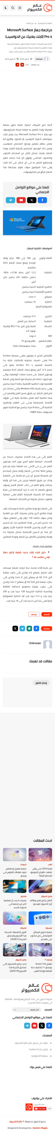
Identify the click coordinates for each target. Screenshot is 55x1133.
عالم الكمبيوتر (15, 1121)
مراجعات (29, 23)
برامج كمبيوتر (46, 896)
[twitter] (31, 200)
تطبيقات (23, 928)
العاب (50, 864)
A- (17, 65)
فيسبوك (48, 928)
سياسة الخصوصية (39, 1056)
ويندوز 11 (48, 959)
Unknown (39, 59)
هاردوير (23, 896)
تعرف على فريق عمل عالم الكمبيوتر (31, 1043)
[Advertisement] (27, 99)
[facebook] (42, 200)
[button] (36, 628)
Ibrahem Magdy (40, 1128)
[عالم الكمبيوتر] (39, 8)
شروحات (23, 864)
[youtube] (21, 200)
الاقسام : (48, 1010)
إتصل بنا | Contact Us (38, 1049)
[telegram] (10, 200)
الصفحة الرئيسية (45, 23)
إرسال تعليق (41, 683)
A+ (22, 65)
